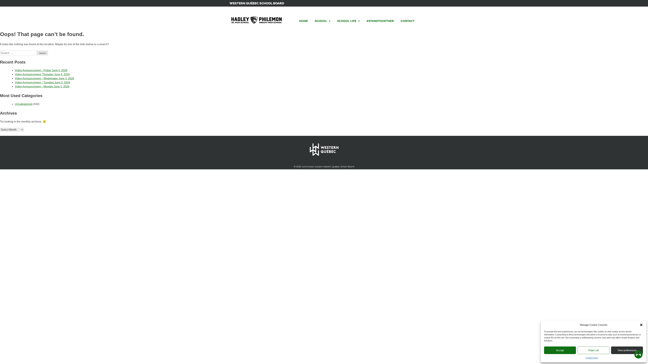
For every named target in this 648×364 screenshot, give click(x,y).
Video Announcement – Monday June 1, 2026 (42, 86)
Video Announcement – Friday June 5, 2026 (41, 70)
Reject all (593, 350)
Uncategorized (23, 104)
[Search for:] (18, 53)
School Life (346, 21)
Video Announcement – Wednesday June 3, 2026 (44, 78)
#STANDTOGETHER (380, 21)
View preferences (627, 350)
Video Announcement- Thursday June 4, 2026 (42, 74)
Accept (560, 350)
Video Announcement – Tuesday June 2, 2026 (42, 82)
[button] (641, 325)
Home (303, 21)
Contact (407, 21)
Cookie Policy (592, 358)
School (321, 21)
